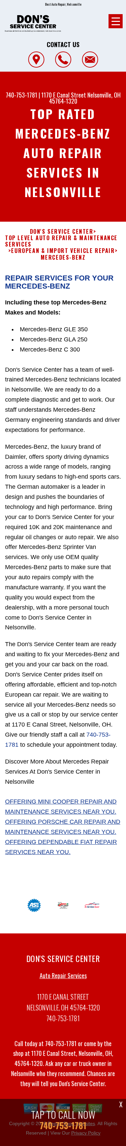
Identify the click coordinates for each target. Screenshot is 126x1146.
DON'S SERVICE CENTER (61, 231)
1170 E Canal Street (63, 94)
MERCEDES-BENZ (63, 257)
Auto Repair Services (63, 975)
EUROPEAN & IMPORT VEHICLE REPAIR (63, 251)
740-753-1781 (21, 94)
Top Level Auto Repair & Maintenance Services (61, 241)
